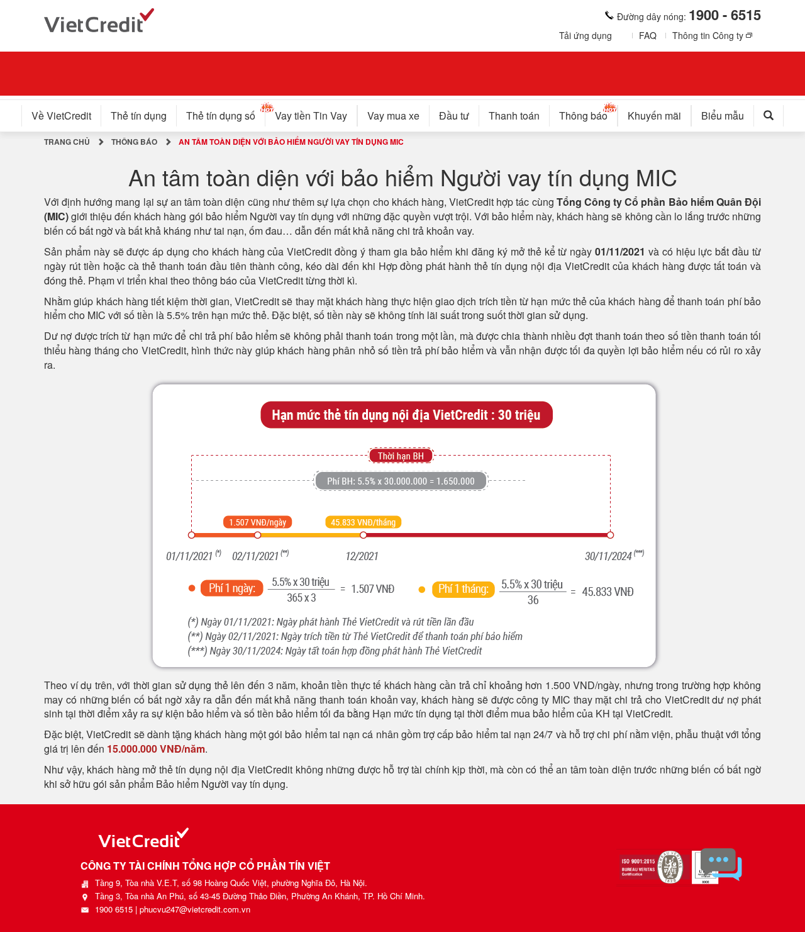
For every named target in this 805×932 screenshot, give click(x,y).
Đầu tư (454, 115)
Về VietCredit (61, 115)
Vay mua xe (393, 115)
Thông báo (583, 115)
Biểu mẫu (722, 115)
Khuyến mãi (654, 115)
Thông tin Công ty (707, 35)
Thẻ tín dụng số (220, 115)
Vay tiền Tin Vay (311, 115)
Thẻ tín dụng (139, 115)
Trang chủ (67, 141)
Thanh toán (514, 115)
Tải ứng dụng (585, 35)
